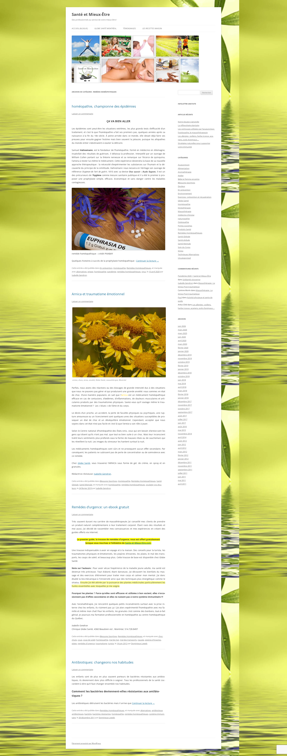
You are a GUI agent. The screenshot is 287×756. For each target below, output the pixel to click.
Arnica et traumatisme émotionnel (98, 294)
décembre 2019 (184, 354)
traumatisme (101, 643)
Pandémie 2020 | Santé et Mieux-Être (194, 276)
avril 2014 (182, 437)
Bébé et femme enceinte (188, 179)
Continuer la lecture (147, 260)
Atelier (181, 175)
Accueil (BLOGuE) (80, 28)
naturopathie (184, 218)
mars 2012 (182, 451)
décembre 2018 (184, 372)
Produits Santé (184, 229)
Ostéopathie (183, 222)
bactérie (88, 714)
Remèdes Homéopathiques (139, 268)
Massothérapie (184, 211)
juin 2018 (182, 380)
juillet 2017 (182, 419)
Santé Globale (184, 236)
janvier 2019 (183, 369)
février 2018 (183, 394)
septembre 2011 (185, 469)
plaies (74, 643)
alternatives (81, 271)
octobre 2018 (184, 376)
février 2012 (183, 455)
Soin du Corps (184, 247)
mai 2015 (182, 430)
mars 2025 (182, 333)
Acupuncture (183, 164)
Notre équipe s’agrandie (188, 121)
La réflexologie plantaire (188, 125)
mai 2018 (182, 383)
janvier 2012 (183, 458)
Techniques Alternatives (188, 254)
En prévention (106, 268)
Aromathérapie (184, 172)
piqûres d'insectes (153, 640)
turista (111, 643)
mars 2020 (182, 344)
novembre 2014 (185, 433)
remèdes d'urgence (86, 643)
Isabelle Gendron (79, 275)
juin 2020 (182, 337)
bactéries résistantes (102, 714)
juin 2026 (182, 326)
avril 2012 (182, 448)
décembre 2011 (184, 462)
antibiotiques (78, 714)
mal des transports (128, 640)
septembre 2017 (185, 412)
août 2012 (182, 441)
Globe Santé (84, 463)
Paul (180, 297)
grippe (90, 271)
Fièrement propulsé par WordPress (86, 743)
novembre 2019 (185, 358)
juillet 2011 (182, 473)
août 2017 (182, 415)
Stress (180, 251)
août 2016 (182, 426)
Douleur (181, 186)
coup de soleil (89, 640)
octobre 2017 (184, 408)
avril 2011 (182, 484)
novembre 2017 (185, 405)
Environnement (185, 193)
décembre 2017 (184, 401)
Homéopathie (119, 268)
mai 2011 (182, 480)
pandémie (111, 271)
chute (74, 640)
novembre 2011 (185, 466)
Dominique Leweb (139, 643)
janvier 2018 (183, 398)
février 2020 (183, 347)
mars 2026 (182, 329)
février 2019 (183, 365)
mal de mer (114, 640)
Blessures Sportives (108, 481)
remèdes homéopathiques (129, 271)
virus (144, 271)
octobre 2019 (184, 362)
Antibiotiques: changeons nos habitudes (102, 662)
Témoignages (129, 28)
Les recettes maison (152, 28)
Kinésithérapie (184, 207)
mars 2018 (182, 390)
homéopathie (100, 271)
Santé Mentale (85, 484)
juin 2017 (182, 423)
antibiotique (157, 710)
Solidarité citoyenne (191, 279)
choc (160, 636)
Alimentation (183, 168)
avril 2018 (182, 387)
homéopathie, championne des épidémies (104, 106)
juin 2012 (182, 444)
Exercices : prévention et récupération (194, 197)
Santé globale (184, 240)
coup (80, 640)
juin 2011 (182, 476)
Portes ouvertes (185, 225)
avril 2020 (182, 340)
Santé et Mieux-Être (91, 14)
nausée (141, 640)
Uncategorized (184, 258)
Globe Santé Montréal (105, 28)
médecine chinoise (186, 215)
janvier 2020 (183, 351)
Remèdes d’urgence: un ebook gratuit (100, 507)
